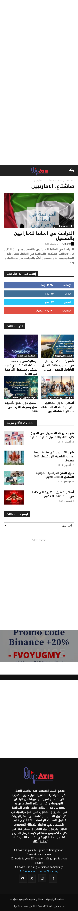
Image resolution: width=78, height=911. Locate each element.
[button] (72, 170)
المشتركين (66, 310)
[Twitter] (32, 879)
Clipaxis (66, 243)
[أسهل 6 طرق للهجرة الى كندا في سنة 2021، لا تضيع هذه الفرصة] (14, 497)
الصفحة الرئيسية (66, 180)
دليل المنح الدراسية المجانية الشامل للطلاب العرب (55, 475)
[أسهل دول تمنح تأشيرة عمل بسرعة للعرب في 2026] (21, 387)
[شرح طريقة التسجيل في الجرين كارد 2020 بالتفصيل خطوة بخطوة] (14, 438)
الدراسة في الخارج (63, 226)
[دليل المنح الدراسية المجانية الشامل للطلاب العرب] (14, 478)
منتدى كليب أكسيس (31, 899)
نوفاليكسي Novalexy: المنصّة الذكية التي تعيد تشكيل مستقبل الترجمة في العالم (21, 368)
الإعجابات (67, 285)
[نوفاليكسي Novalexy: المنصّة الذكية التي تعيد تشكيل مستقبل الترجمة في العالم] (21, 346)
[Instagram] (42, 878)
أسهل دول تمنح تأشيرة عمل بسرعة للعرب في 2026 (21, 407)
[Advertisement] (39, 41)
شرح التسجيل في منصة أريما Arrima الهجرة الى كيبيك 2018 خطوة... (54, 456)
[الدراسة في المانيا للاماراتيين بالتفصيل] (39, 210)
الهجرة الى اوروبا (63, 356)
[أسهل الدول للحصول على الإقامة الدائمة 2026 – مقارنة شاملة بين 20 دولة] (57, 387)
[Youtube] (23, 879)
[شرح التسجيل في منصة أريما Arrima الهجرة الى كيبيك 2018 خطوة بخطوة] (14, 458)
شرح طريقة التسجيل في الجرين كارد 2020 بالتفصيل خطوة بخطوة (52, 435)
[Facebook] (53, 879)
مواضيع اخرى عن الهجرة (24, 397)
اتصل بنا (14, 899)
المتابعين (67, 293)
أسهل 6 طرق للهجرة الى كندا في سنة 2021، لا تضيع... (53, 494)
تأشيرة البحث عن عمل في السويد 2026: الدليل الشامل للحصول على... (58, 365)
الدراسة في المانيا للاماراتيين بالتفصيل (44, 235)
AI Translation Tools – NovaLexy (39, 871)
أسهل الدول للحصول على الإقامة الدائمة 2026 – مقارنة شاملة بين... (57, 407)
